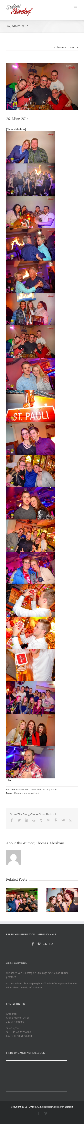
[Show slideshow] (16, 129)
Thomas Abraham (18, 789)
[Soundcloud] (45, 944)
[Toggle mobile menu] (76, 6)
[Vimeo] (39, 944)
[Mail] (51, 944)
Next (72, 47)
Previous (61, 47)
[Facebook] (32, 944)
